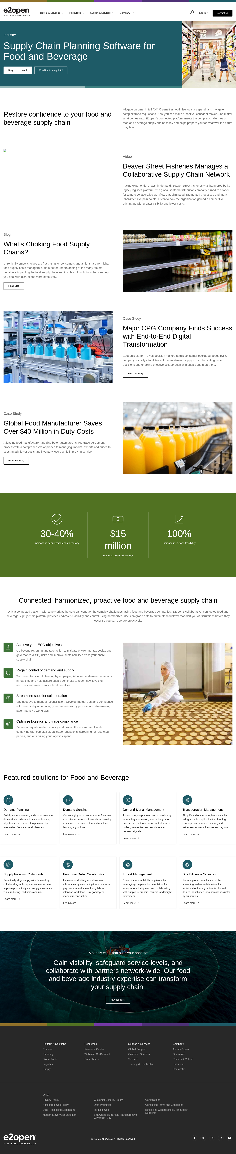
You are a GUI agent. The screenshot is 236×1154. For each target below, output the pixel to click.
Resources (75, 12)
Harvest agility (117, 999)
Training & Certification (141, 1064)
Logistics (48, 1064)
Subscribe (178, 1064)
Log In (202, 12)
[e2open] (17, 11)
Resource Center (94, 1049)
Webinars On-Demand (97, 1054)
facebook (194, 1138)
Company (125, 12)
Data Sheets (91, 1059)
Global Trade (50, 1059)
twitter (203, 1138)
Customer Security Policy (108, 1100)
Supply (47, 1069)
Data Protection (103, 1104)
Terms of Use (101, 1109)
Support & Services (100, 12)
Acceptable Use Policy (56, 1104)
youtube (229, 1138)
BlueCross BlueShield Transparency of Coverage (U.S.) (116, 1116)
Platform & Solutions (50, 12)
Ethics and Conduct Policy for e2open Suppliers (166, 1111)
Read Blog (13, 285)
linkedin (221, 1138)
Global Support (136, 1049)
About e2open (181, 1049)
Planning (48, 1054)
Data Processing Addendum (59, 1109)
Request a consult (17, 70)
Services (133, 1059)
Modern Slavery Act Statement (60, 1114)
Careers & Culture (183, 1059)
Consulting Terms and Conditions (164, 1104)
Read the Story (135, 373)
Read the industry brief (51, 70)
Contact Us (222, 13)
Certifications (152, 1100)
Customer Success (139, 1054)
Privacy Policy (51, 1100)
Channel (47, 1049)
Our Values (179, 1054)
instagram (212, 1138)
